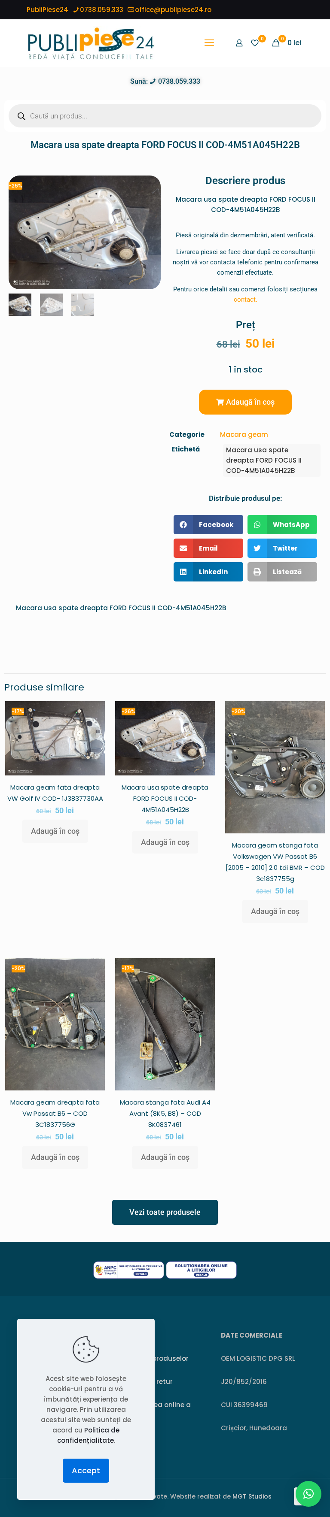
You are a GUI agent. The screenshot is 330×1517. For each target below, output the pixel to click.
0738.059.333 (101, 9)
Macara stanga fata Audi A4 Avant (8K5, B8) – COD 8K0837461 (165, 1113)
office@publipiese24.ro (173, 9)
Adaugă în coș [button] (55, 831)
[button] (245, 402)
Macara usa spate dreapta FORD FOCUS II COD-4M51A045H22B (264, 460)
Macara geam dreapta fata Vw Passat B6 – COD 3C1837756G (55, 1113)
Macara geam (244, 434)
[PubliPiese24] (91, 43)
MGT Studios (252, 1496)
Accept (86, 1470)
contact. (245, 299)
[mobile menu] (209, 43)
